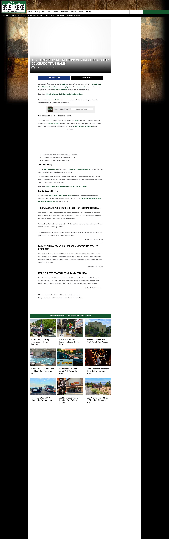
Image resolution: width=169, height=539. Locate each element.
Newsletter (64, 12)
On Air (36, 12)
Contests (55, 12)
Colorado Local (50, 298)
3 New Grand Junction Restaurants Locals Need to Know (69, 342)
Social (78, 295)
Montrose (71, 196)
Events (81, 12)
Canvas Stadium (78, 126)
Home (30, 12)
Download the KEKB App (74, 15)
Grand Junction (81, 87)
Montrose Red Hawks (55, 100)
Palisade (65, 90)
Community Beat (49, 15)
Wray (76, 120)
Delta (60, 90)
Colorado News (58, 298)
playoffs (68, 87)
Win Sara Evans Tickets (18, 15)
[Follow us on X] (136, 12)
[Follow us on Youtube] (140, 12)
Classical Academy (54, 123)
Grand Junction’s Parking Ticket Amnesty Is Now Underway (40, 342)
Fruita (56, 90)
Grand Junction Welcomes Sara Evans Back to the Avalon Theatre (98, 371)
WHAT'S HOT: (6, 15)
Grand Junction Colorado (58, 295)
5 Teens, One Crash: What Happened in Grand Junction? (41, 399)
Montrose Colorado (70, 295)
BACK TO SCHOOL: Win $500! (35, 15)
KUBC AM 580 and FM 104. (57, 196)
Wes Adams (38, 68)
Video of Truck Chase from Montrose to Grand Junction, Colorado (66, 186)
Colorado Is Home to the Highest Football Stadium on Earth (64, 94)
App (49, 12)
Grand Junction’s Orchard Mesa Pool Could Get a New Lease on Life (42, 371)
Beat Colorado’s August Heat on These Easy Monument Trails (97, 400)
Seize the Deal (61, 15)
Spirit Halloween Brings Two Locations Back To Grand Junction (69, 400)
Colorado (62, 84)
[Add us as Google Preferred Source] (127, 12)
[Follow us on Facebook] (131, 12)
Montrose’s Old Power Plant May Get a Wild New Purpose (97, 341)
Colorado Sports (78, 298)
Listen (43, 12)
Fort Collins (88, 126)
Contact (88, 12)
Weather (73, 12)
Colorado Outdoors (68, 298)
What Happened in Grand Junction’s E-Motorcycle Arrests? (68, 371)
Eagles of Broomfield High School (79, 169)
